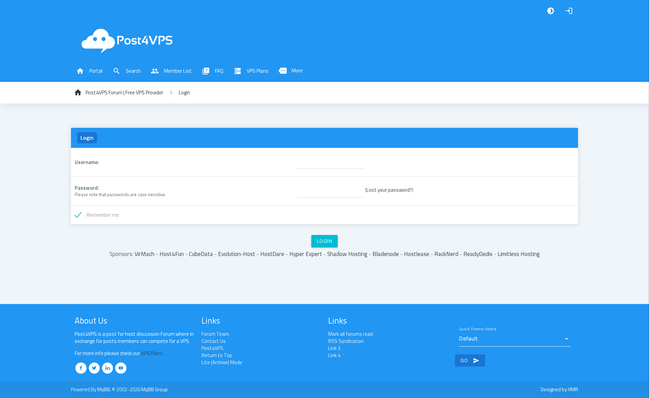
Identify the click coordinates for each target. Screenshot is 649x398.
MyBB (103, 389)
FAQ (212, 71)
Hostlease (416, 253)
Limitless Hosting (519, 253)
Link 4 (334, 355)
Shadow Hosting (347, 253)
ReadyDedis (477, 253)
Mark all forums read (350, 334)
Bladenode (385, 253)
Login (184, 92)
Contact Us (213, 341)
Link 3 (334, 348)
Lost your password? (389, 189)
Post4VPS (212, 348)
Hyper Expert (305, 253)
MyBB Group (154, 389)
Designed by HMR (559, 389)
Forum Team (215, 334)
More (291, 71)
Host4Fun (172, 253)
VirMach (144, 253)
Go (470, 360)
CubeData (201, 253)
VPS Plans (251, 71)
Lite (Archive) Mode (221, 362)
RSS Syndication (346, 341)
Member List (171, 71)
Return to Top (216, 355)
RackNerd (446, 253)
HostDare (272, 253)
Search (127, 71)
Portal (89, 71)
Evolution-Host (236, 253)
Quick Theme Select (477, 329)
